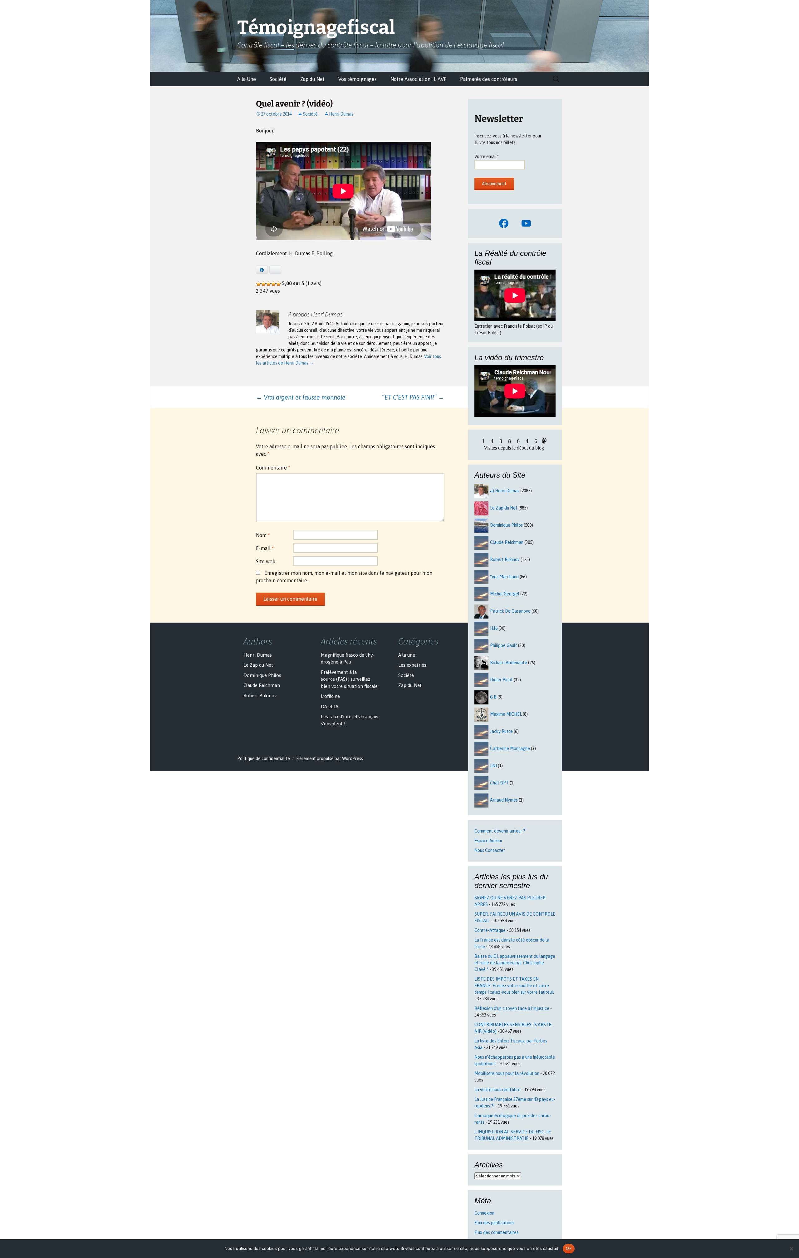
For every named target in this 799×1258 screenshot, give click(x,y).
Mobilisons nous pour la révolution (506, 1073)
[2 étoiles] (263, 283)
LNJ (493, 765)
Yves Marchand (504, 576)
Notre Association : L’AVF (418, 79)
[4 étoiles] (273, 283)
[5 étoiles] (278, 283)
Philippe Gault (503, 645)
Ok (568, 1248)
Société (278, 79)
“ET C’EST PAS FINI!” (413, 397)
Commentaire (273, 467)
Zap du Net (312, 79)
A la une (406, 655)
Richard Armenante (508, 662)
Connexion (484, 1213)
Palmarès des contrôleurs (488, 79)
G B (493, 696)
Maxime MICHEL (506, 714)
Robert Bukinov (505, 559)
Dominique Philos (506, 525)
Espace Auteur (488, 840)
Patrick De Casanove (510, 611)
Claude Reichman (506, 542)
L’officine (330, 696)
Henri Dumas (341, 114)
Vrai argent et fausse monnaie (301, 397)
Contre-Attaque (490, 930)
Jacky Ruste (501, 731)
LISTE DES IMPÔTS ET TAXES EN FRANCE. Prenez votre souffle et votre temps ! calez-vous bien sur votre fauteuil (514, 986)
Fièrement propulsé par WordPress (329, 758)
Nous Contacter (489, 850)
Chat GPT (499, 782)
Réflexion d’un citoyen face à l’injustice (511, 1008)
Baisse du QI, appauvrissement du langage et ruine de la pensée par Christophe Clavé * (514, 963)
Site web (265, 561)
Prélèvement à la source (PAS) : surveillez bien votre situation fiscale (349, 679)
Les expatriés (412, 665)
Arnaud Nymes (504, 800)
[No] (791, 1249)
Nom (263, 535)
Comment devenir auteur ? (499, 830)
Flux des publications (494, 1222)
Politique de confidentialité (263, 758)
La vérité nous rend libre (497, 1089)
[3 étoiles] (268, 283)
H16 (494, 628)
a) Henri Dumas (504, 490)
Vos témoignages (357, 79)
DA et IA (329, 706)
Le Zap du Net (503, 507)
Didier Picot (501, 679)
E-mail (265, 548)
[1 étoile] (258, 283)
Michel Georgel (504, 593)
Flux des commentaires (496, 1232)
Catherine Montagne (510, 748)
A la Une (246, 79)
